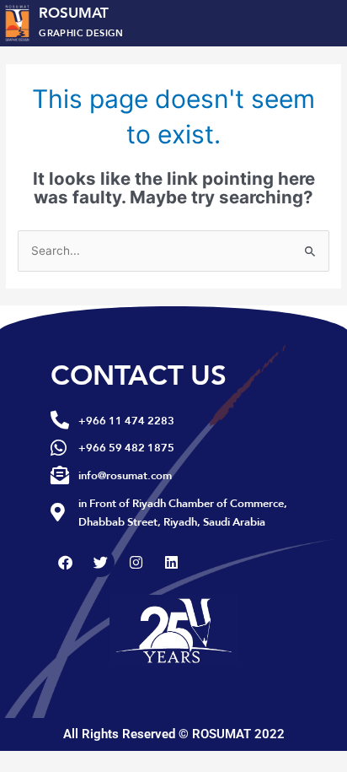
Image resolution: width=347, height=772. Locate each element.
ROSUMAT (81, 20)
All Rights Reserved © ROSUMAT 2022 (174, 734)
